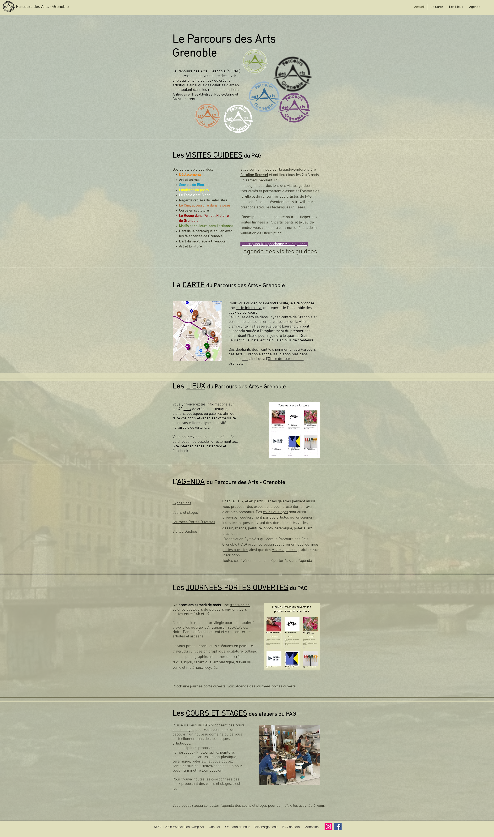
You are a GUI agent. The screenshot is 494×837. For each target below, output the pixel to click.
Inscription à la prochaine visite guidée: (274, 244)
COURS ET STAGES (216, 713)
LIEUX (195, 386)
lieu (245, 359)
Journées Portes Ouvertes (194, 522)
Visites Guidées (185, 531)
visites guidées (284, 550)
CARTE (194, 285)
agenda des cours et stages (244, 805)
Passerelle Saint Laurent (274, 326)
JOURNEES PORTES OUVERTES (237, 588)
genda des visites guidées (282, 252)
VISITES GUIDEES (214, 155)
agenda (306, 561)
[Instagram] (328, 826)
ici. (175, 788)
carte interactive (249, 308)
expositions (263, 506)
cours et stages (275, 512)
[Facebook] (338, 826)
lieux (232, 312)
